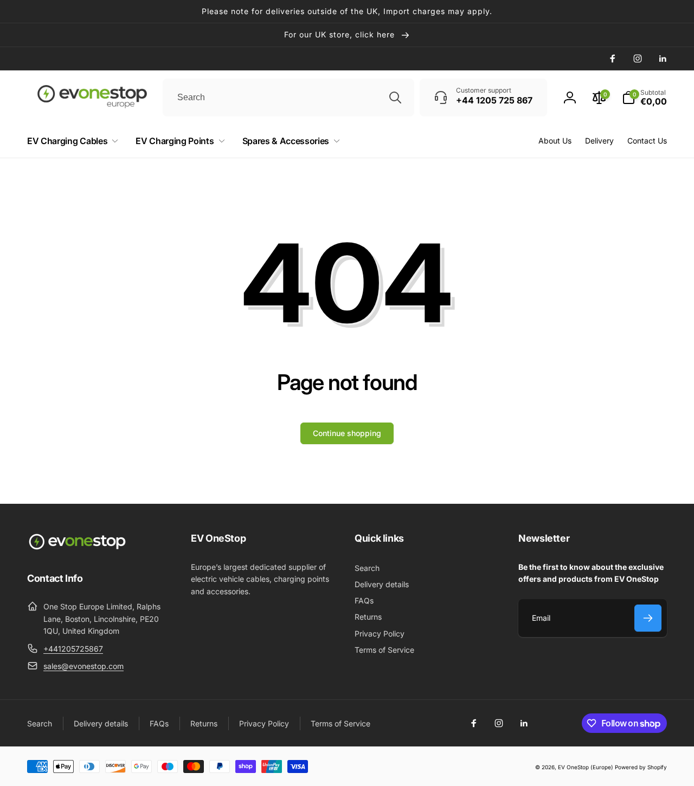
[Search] (395, 97)
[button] (644, 97)
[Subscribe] (647, 618)
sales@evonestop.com (83, 666)
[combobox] (288, 97)
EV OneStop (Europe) (585, 767)
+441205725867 (73, 648)
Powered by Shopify (641, 767)
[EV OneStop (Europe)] (77, 548)
